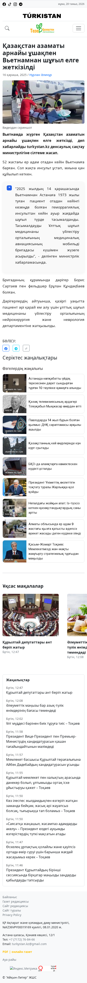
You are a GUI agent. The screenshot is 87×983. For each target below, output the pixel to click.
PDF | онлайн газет (17, 952)
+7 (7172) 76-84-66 (22, 939)
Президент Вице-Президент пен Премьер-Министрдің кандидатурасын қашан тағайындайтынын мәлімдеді (41, 741)
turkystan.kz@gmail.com (29, 944)
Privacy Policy (12, 915)
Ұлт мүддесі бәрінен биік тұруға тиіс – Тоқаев (43, 723)
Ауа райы (9, 960)
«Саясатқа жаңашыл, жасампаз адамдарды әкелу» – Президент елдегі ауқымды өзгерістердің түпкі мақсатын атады (41, 828)
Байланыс (10, 897)
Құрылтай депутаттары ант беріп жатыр (39, 692)
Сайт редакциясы (15, 906)
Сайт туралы (12, 910)
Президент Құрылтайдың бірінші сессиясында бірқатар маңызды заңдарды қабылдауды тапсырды (41, 875)
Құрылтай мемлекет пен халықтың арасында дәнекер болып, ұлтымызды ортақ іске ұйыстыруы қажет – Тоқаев (43, 782)
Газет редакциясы (16, 901)
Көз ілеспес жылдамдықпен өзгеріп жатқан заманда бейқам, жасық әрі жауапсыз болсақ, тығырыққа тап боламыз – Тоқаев (41, 805)
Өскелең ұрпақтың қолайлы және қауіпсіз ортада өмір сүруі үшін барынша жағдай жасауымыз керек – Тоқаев (40, 852)
